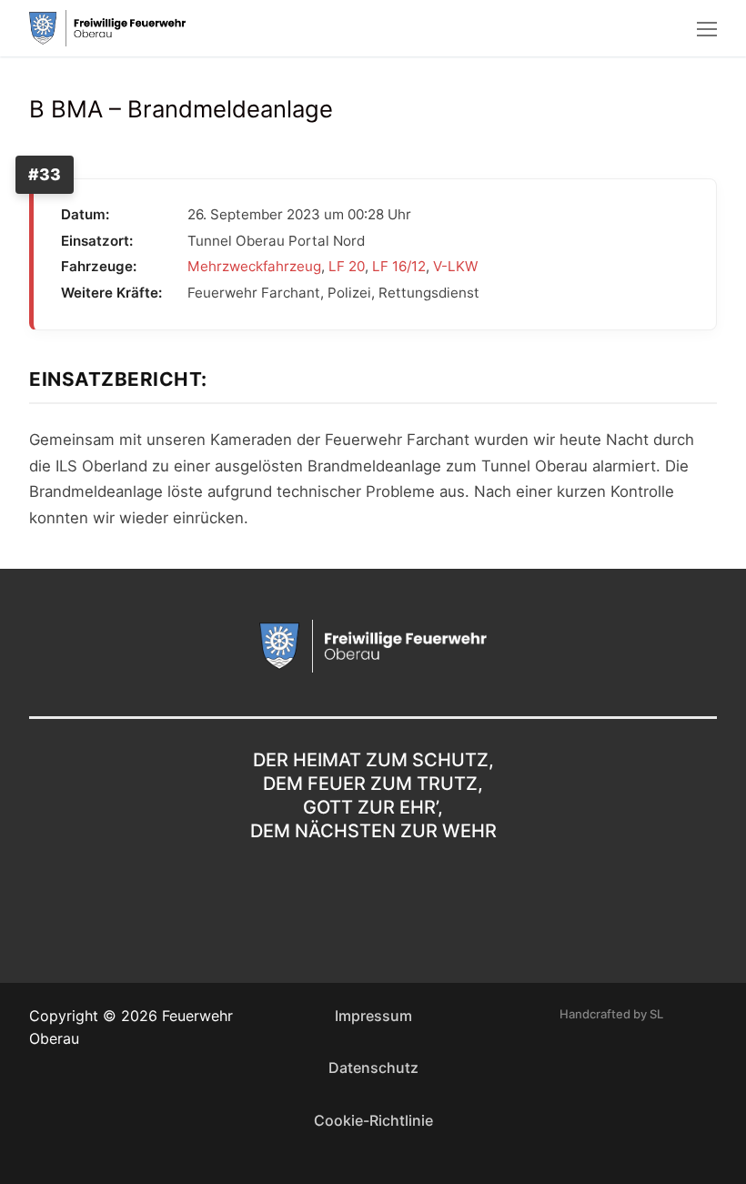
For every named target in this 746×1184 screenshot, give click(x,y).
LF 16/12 (399, 266)
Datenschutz (373, 1067)
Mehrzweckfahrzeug (254, 266)
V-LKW (455, 266)
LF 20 (346, 266)
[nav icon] (707, 28)
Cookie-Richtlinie (373, 1120)
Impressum (373, 1016)
